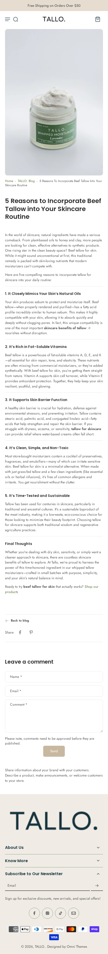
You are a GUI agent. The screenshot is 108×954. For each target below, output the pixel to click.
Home (9, 181)
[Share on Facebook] (20, 632)
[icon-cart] (97, 19)
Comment (18, 704)
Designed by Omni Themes (67, 946)
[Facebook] (34, 913)
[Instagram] (47, 913)
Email (15, 691)
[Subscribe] (97, 885)
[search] (15, 19)
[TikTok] (60, 913)
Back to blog (20, 621)
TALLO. (40, 946)
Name (16, 676)
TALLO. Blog (26, 181)
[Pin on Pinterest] (31, 632)
